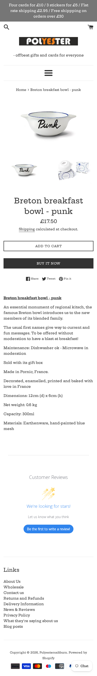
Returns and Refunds (24, 598)
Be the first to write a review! (48, 529)
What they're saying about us (31, 621)
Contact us (14, 592)
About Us (12, 581)
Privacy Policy (17, 615)
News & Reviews (19, 609)
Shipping (27, 229)
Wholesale (14, 587)
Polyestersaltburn (53, 652)
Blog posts (13, 626)
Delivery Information (24, 604)
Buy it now (48, 263)
